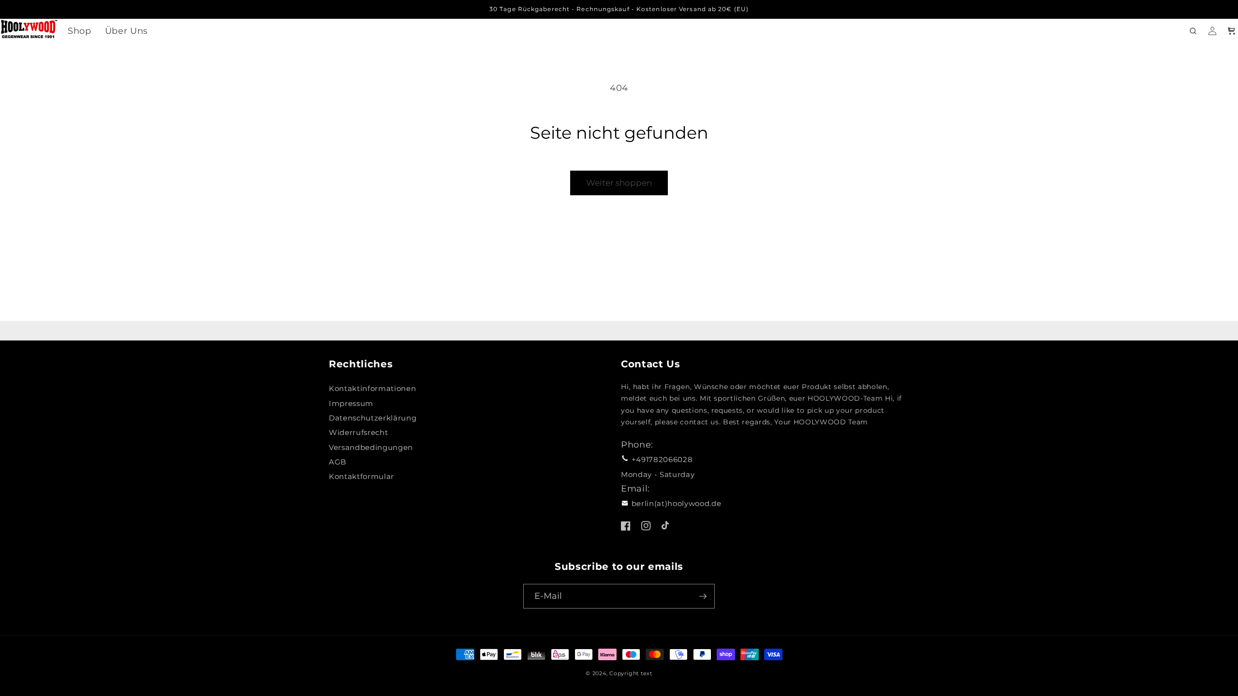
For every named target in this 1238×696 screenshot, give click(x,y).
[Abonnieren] (702, 596)
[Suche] (1193, 31)
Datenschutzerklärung (372, 417)
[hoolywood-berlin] (29, 31)
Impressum (351, 403)
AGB (337, 461)
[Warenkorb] (1231, 31)
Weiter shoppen (619, 183)
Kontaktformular (361, 476)
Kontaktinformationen (372, 388)
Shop (79, 31)
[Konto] (1212, 31)
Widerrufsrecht (358, 432)
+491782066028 (662, 459)
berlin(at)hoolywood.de (677, 503)
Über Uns (126, 31)
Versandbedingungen (371, 447)
